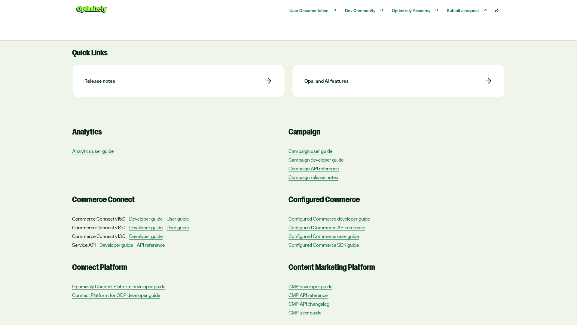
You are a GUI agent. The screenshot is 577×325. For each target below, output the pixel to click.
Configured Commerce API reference (326, 227)
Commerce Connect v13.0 (98, 236)
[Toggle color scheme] (497, 10)
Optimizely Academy (411, 10)
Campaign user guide (310, 151)
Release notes (99, 81)
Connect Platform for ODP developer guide (116, 295)
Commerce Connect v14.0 (98, 227)
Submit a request (463, 10)
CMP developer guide (310, 286)
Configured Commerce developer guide (329, 219)
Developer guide (146, 219)
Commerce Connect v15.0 (98, 219)
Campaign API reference (313, 169)
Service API (84, 245)
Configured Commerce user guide (323, 236)
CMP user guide (304, 313)
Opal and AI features (326, 81)
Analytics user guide (93, 151)
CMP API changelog (308, 304)
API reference (151, 245)
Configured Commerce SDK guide (323, 245)
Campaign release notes (313, 177)
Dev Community (360, 10)
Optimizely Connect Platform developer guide (118, 286)
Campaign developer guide (315, 160)
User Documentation (308, 10)
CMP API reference (308, 295)
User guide (177, 219)
